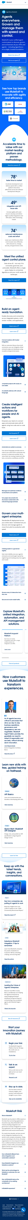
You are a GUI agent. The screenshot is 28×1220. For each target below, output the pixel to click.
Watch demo (13, 326)
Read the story (9, 753)
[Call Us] (23, 1209)
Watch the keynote (10, 1008)
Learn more (13, 331)
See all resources (13, 1018)
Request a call (13, 1077)
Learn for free (14, 855)
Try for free (12, 1055)
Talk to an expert (13, 60)
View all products (14, 663)
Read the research (13, 165)
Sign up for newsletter (15, 1099)
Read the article (9, 959)
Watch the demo (13, 55)
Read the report (13, 280)
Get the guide (13, 433)
